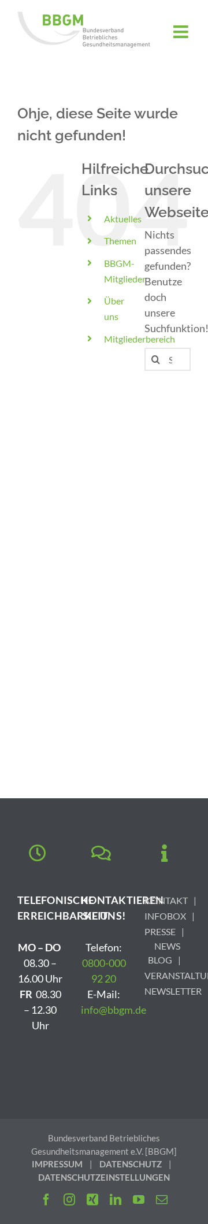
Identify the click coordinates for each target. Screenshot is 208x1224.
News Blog (164, 952)
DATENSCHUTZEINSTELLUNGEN (104, 1177)
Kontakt (166, 900)
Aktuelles (123, 218)
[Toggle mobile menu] (182, 31)
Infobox (165, 915)
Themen (120, 240)
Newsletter (173, 990)
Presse (160, 931)
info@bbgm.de (113, 1009)
